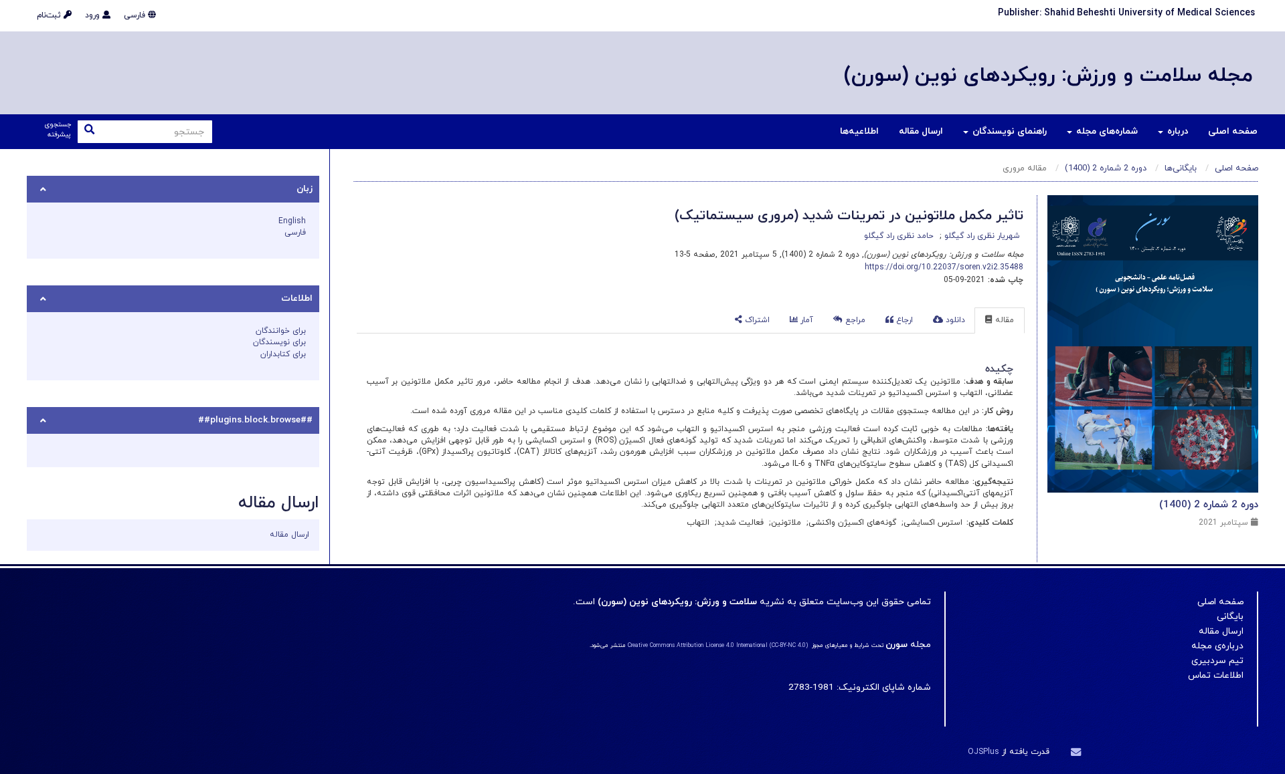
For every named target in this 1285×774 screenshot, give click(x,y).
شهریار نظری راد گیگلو (981, 236)
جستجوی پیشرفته (57, 130)
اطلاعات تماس (1216, 675)
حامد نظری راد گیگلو (899, 236)
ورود (93, 15)
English (292, 221)
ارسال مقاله (921, 131)
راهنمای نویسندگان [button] (1008, 131)
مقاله (1003, 320)
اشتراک (756, 320)
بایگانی (1230, 616)
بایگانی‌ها (1181, 168)
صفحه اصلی (1233, 131)
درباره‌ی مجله (1217, 646)
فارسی (136, 15)
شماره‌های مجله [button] (1106, 131)
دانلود (954, 320)
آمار (805, 320)
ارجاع (903, 320)
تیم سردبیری (1217, 660)
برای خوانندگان (281, 331)
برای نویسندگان (279, 342)
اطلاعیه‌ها (859, 131)
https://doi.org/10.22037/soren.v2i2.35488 (944, 267)
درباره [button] (1176, 131)
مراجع (854, 320)
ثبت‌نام (50, 15)
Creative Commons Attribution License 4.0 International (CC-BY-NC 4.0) (718, 646)
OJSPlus (983, 752)
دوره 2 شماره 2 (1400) (1105, 168)
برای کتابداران (283, 354)
